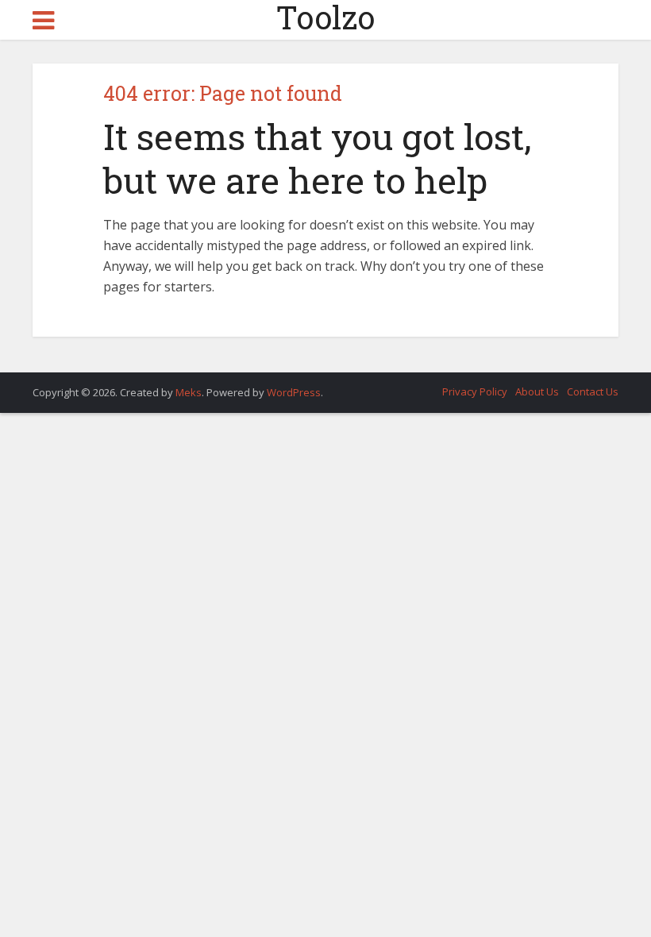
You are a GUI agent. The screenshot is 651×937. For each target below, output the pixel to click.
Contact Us (592, 391)
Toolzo (325, 17)
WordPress (294, 392)
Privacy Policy (474, 391)
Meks (188, 392)
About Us (537, 391)
